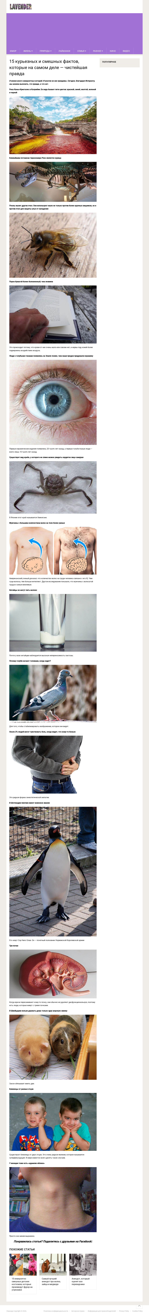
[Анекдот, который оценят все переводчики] (83, 1265)
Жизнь (27, 51)
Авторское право (78, 1311)
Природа (45, 51)
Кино (113, 51)
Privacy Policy (124, 1311)
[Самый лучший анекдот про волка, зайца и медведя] (53, 1265)
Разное (97, 51)
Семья (80, 51)
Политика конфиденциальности (56, 1311)
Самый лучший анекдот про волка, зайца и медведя (51, 1281)
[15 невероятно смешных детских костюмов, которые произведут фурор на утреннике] (23, 1265)
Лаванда (9, 1311)
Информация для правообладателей (102, 1311)
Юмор (13, 51)
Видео (126, 51)
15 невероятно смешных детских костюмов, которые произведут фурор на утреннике (22, 1284)
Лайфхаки (64, 51)
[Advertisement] (74, 30)
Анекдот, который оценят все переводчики (81, 1281)
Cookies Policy (137, 1311)
